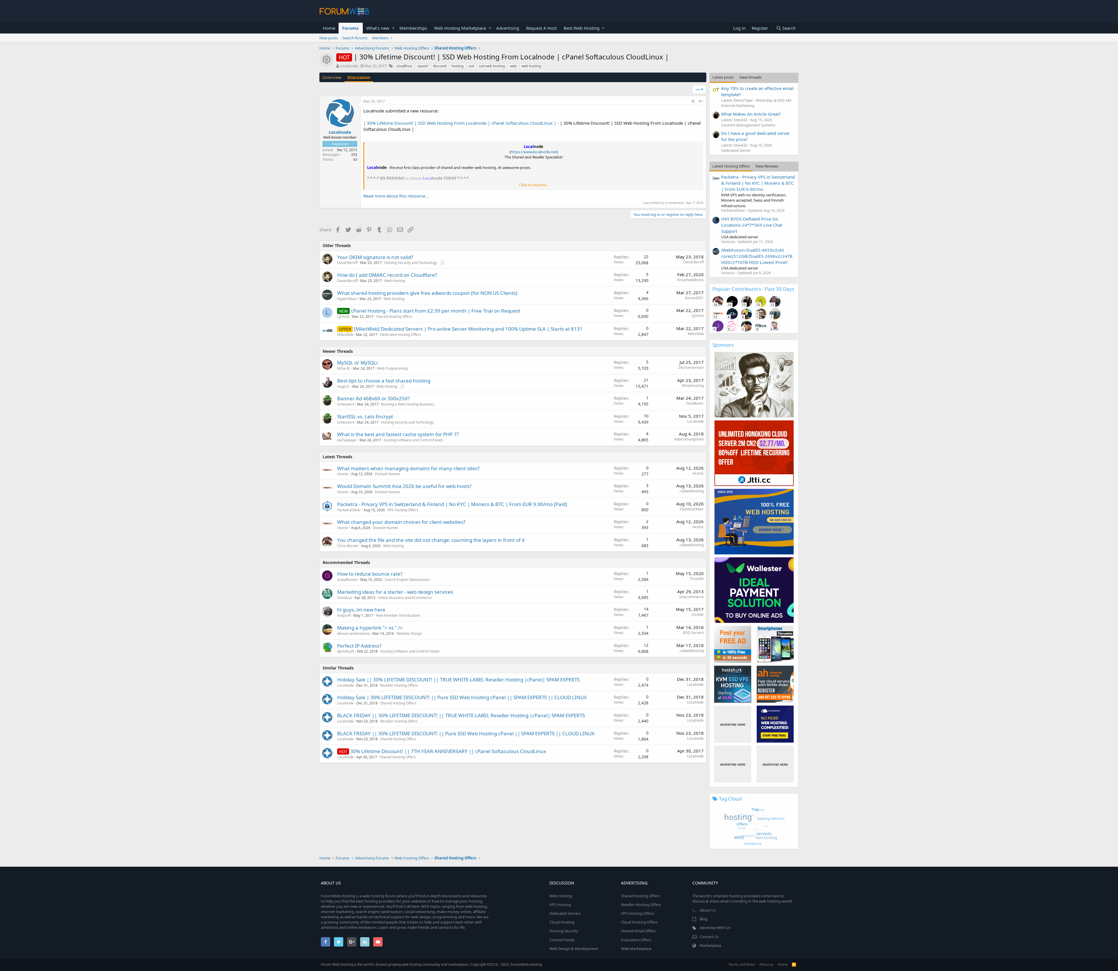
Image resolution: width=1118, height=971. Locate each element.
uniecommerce (691, 596)
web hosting (531, 66)
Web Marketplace (636, 948)
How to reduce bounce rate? (369, 573)
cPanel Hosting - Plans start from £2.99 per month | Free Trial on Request (435, 310)
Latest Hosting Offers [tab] (731, 166)
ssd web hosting (492, 66)
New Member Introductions (398, 615)
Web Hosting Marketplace (460, 28)
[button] (393, 28)
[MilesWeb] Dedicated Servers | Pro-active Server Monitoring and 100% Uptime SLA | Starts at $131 (468, 328)
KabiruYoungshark (689, 439)
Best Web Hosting (581, 28)
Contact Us (709, 936)
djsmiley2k (345, 651)
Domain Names (387, 473)
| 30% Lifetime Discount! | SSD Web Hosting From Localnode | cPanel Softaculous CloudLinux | (459, 123)
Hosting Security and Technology (410, 262)
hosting (458, 66)
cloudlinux (404, 66)
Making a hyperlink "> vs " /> (370, 627)
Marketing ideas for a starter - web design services (395, 591)
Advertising (507, 28)
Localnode (695, 421)
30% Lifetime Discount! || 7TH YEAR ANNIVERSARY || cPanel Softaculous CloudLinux (448, 751)
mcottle (697, 614)
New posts (328, 37)
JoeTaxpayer (347, 440)
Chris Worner (348, 545)
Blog (703, 918)
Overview (332, 77)
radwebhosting (692, 491)
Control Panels (562, 939)
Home (329, 28)
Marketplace (710, 945)
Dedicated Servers (565, 913)
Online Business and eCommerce (405, 597)
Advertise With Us (715, 927)
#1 (701, 101)
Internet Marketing (737, 105)
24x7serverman (691, 367)
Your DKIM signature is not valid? (375, 257)
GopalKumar (347, 579)
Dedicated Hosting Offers (400, 334)
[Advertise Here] (732, 724)
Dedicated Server (736, 150)
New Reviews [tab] (767, 166)
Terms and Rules (741, 964)
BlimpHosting (693, 385)
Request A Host (541, 28)
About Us (708, 910)
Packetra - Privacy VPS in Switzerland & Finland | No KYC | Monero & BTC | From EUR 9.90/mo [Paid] (452, 504)
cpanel (422, 66)
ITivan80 (697, 578)
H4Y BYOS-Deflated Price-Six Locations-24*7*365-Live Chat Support (751, 225)
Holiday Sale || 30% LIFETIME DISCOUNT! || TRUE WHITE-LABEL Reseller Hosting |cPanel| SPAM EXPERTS (458, 679)
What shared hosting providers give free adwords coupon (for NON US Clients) (427, 293)
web (513, 66)
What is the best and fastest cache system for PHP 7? (398, 434)
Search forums (354, 37)
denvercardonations (353, 633)
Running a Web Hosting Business (407, 404)
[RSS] (794, 964)
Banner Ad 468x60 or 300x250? (373, 398)
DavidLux (344, 597)
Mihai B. (343, 368)
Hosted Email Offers (638, 930)
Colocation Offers (636, 939)
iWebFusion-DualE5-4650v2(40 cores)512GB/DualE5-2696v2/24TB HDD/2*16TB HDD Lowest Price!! (756, 256)
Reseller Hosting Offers (399, 685)
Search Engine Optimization (407, 579)
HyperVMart (347, 298)
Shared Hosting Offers (394, 316)
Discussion (358, 77)
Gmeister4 (345, 404)
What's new (377, 28)
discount (440, 66)
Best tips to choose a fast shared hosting (383, 380)
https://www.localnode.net (534, 151)
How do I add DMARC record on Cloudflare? (387, 275)
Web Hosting (394, 280)
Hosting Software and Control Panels (413, 440)
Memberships (413, 28)
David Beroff (347, 262)
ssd (471, 66)
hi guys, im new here (361, 609)
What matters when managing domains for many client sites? (408, 468)
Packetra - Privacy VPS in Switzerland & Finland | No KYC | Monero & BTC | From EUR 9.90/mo (758, 183)
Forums (350, 28)
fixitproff (344, 615)
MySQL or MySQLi (357, 362)
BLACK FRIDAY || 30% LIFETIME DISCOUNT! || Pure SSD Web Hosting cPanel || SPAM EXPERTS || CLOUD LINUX (466, 733)
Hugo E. (343, 386)
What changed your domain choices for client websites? (401, 522)
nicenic (343, 473)
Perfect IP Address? (359, 645)
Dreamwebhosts (690, 279)
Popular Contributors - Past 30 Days (753, 289)
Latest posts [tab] (723, 77)
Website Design (409, 633)
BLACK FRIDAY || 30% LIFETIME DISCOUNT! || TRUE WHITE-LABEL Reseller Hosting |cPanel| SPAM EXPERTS (461, 715)
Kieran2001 (694, 297)
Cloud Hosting (561, 922)
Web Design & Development (573, 948)
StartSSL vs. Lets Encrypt (365, 416)
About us (766, 964)
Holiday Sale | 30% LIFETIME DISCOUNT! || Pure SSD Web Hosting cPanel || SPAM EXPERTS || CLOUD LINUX (462, 697)
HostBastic (695, 403)
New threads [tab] (751, 77)
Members (380, 37)
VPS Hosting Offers (403, 509)
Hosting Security (563, 930)
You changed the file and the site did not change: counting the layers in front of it (431, 540)
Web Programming (392, 368)
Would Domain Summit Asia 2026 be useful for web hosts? (404, 486)
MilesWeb (345, 334)
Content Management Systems (748, 125)
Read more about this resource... (396, 196)
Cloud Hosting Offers (639, 922)
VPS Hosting (560, 904)
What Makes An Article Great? (751, 114)
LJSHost (343, 316)
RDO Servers (693, 632)
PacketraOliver (349, 509)
